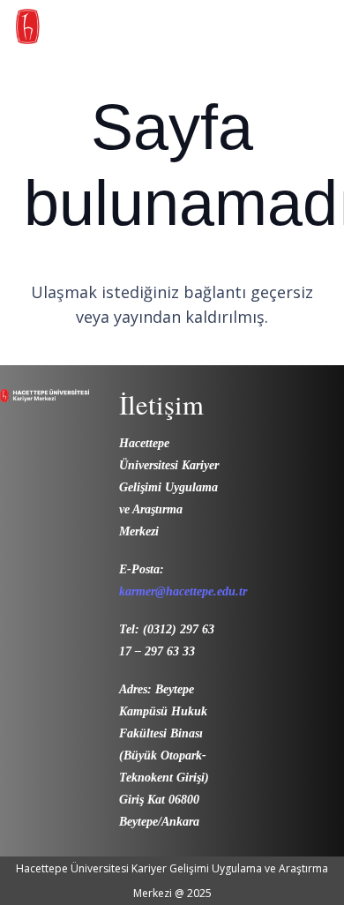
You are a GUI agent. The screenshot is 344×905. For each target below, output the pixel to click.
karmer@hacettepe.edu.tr (183, 591)
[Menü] (319, 31)
